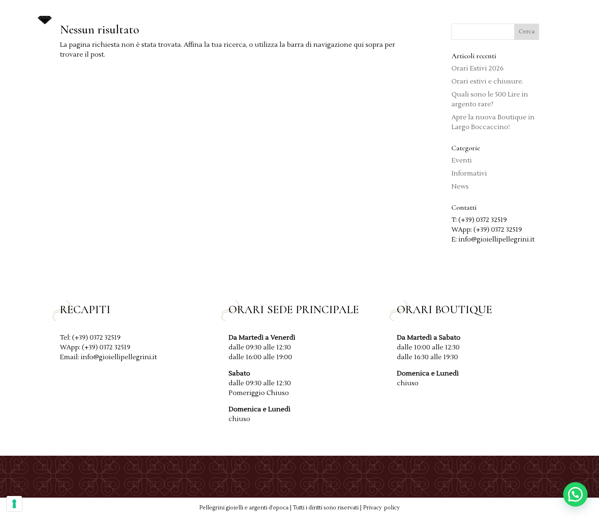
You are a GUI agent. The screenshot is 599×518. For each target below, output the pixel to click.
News (519, 17)
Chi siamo (321, 17)
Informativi (469, 173)
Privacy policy (381, 508)
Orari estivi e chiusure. (487, 81)
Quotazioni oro (377, 17)
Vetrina (427, 17)
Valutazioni (479, 17)
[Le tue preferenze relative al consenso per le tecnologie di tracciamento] (14, 503)
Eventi (461, 160)
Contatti (553, 17)
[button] (575, 494)
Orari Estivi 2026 (477, 68)
